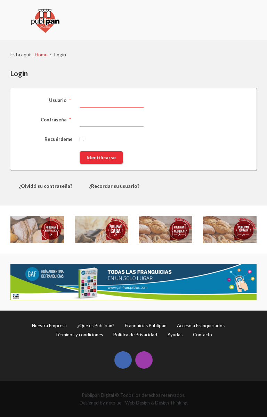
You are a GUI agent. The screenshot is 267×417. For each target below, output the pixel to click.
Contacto (202, 334)
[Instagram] (144, 360)
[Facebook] (123, 360)
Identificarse (101, 157)
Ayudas (175, 334)
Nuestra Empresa (49, 325)
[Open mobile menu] (252, 12)
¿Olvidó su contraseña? (45, 186)
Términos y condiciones (79, 334)
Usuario (60, 100)
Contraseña (56, 119)
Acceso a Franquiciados (201, 325)
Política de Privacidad (135, 334)
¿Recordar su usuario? (114, 186)
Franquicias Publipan (146, 325)
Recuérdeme (58, 139)
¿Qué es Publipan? (95, 325)
